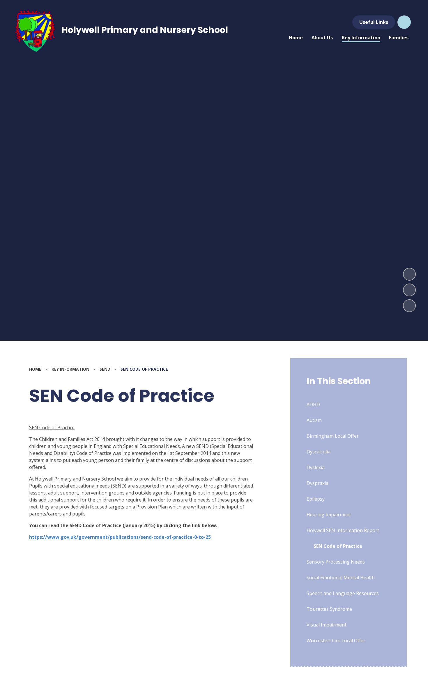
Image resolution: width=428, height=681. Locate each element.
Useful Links (373, 22)
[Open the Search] (404, 22)
